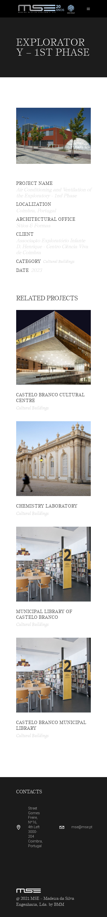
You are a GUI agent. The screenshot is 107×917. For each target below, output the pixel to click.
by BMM (56, 904)
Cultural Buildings (58, 261)
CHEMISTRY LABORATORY (47, 506)
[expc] (53, 136)
